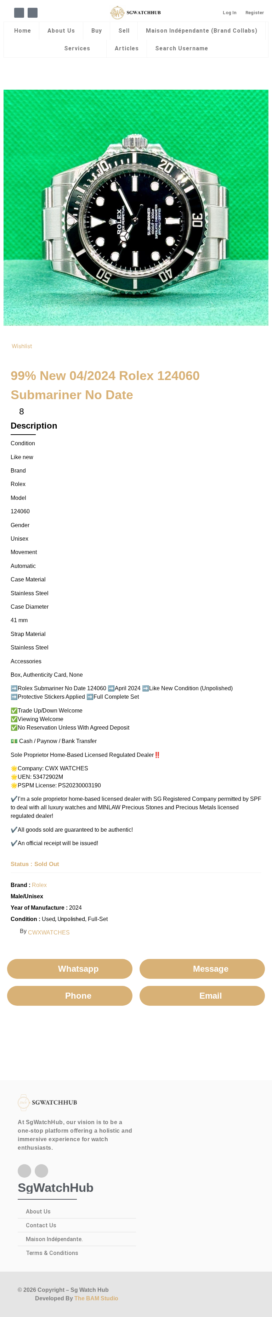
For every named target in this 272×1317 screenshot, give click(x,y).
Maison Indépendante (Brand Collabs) (201, 30)
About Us (61, 30)
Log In (230, 12)
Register (254, 12)
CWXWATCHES (49, 933)
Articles (127, 48)
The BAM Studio (96, 1298)
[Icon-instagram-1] (33, 13)
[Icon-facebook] (19, 13)
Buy (96, 30)
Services (77, 48)
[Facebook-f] (24, 1171)
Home (22, 30)
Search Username (181, 48)
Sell (124, 30)
